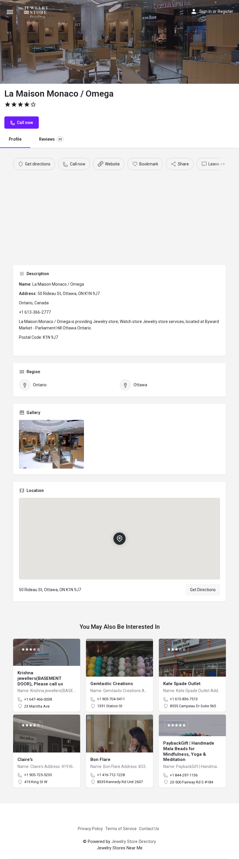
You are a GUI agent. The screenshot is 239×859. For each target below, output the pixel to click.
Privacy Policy (90, 828)
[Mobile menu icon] (10, 12)
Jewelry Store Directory (133, 841)
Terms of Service (121, 828)
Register (225, 11)
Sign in (205, 11)
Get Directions (203, 589)
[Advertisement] (119, 214)
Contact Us (149, 828)
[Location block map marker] (119, 538)
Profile (15, 139)
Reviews (50, 139)
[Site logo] (37, 11)
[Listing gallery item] (51, 444)
